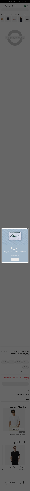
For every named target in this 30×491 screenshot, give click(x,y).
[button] (28, 228)
